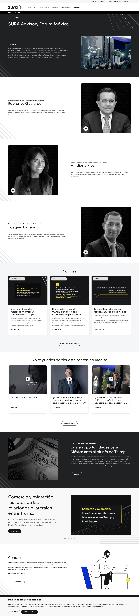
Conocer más (69, 423)
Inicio (11, 18)
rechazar (14, 611)
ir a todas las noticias (69, 343)
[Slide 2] (71, 538)
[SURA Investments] (15, 7)
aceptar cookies (29, 611)
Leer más (77, 474)
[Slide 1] (68, 538)
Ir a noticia (15, 531)
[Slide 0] (65, 538)
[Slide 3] (74, 538)
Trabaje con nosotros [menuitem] (114, 1)
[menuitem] (32, 7)
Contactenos (16, 582)
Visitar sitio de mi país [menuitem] (97, 1)
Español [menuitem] (126, 1)
